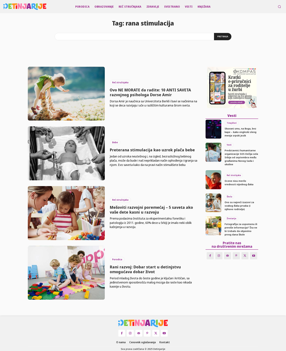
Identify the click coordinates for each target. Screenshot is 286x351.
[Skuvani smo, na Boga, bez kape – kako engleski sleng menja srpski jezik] (213, 129)
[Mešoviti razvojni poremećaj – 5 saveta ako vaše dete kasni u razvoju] (66, 213)
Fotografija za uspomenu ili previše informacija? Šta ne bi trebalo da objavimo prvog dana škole (241, 229)
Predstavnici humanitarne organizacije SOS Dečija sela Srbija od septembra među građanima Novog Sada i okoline (241, 157)
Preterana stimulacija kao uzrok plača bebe (152, 149)
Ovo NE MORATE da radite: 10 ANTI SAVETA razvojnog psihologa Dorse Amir (150, 92)
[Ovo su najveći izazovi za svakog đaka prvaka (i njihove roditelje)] (213, 202)
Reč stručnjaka (120, 82)
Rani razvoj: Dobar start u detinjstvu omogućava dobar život (145, 269)
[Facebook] (210, 255)
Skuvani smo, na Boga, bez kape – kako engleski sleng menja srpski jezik (240, 132)
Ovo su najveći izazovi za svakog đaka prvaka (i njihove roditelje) (239, 206)
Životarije (231, 218)
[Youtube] (253, 255)
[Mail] (227, 255)
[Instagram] (218, 255)
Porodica (117, 259)
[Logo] (4, 6)
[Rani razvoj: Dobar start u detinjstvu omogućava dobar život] (66, 273)
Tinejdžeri (232, 123)
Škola (229, 196)
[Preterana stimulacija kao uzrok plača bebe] (66, 153)
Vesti (229, 144)
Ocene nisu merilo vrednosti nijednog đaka (239, 182)
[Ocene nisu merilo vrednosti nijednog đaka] (213, 179)
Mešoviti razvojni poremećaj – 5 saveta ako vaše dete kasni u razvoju (151, 209)
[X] (245, 255)
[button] (279, 6)
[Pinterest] (236, 255)
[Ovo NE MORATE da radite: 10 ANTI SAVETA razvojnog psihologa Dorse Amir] (66, 94)
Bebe (115, 142)
